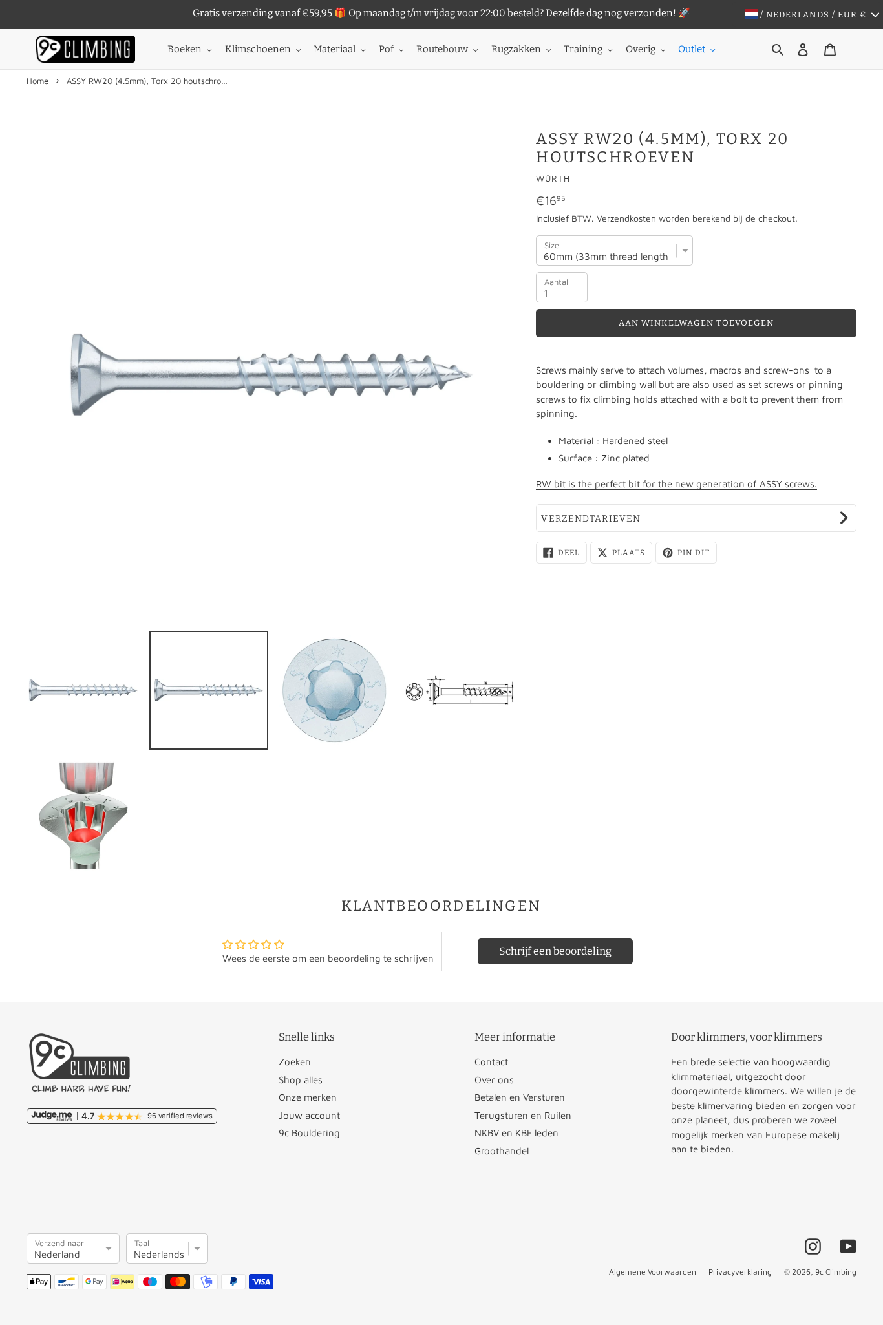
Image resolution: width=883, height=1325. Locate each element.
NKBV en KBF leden (516, 1132)
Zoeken (295, 1061)
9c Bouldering (309, 1132)
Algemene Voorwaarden (652, 1272)
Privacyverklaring (740, 1272)
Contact (491, 1061)
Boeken (184, 49)
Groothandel (501, 1150)
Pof (386, 49)
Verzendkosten (626, 218)
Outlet (691, 49)
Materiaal (335, 49)
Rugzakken (516, 49)
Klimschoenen (258, 49)
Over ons (494, 1079)
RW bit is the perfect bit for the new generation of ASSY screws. (676, 483)
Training (583, 49)
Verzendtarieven (591, 518)
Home (37, 81)
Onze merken (308, 1097)
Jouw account (309, 1115)
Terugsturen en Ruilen (522, 1115)
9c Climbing (835, 1272)
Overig (640, 49)
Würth (553, 178)
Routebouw (442, 49)
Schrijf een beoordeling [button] (555, 951)
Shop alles (301, 1079)
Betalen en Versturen (519, 1097)
